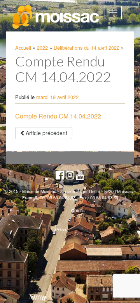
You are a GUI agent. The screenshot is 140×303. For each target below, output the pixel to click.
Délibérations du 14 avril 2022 (86, 47)
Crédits (78, 210)
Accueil (23, 47)
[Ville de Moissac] (56, 17)
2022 (42, 47)
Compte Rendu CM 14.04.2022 (58, 115)
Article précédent (45, 133)
